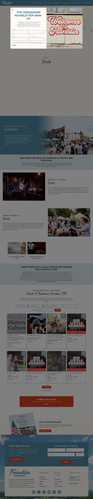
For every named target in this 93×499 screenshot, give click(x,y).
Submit (14, 45)
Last (30, 34)
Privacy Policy (32, 42)
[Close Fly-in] (12, 9)
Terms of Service (39, 42)
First (13, 34)
